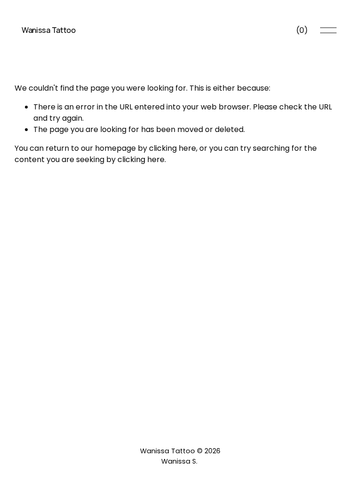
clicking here (172, 148)
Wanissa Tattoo (49, 30)
